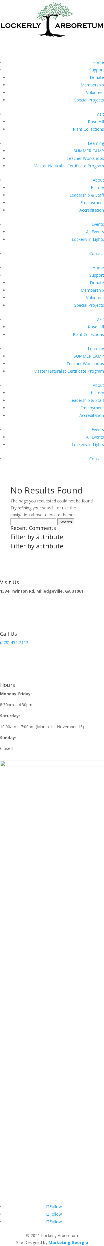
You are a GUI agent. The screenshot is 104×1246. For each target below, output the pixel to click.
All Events (95, 231)
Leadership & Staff (86, 195)
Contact (96, 253)
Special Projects (89, 100)
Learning (96, 143)
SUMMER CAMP (89, 151)
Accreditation (91, 210)
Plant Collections (88, 129)
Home (98, 62)
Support (96, 70)
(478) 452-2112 (14, 642)
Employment (92, 202)
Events (98, 224)
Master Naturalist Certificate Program (69, 166)
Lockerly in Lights (88, 239)
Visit (100, 114)
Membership (92, 85)
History (97, 187)
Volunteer (95, 92)
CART (13, 45)
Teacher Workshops (85, 158)
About (98, 180)
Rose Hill (96, 121)
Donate (97, 77)
